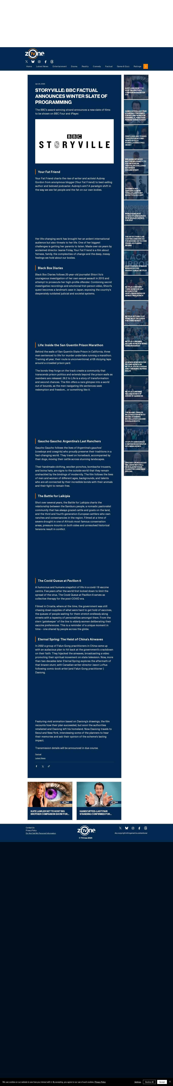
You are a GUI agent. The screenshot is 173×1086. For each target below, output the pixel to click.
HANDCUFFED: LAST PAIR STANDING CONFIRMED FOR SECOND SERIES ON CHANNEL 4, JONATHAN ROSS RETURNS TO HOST (97, 813)
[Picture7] (45, 61)
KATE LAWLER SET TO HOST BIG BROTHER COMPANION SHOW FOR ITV (49, 813)
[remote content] (74, 214)
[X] (26, 61)
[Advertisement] (46, 5)
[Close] (169, 1082)
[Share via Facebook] (36, 766)
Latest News (40, 758)
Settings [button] (137, 1082)
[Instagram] (39, 61)
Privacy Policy (100, 1082)
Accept (162, 1082)
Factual (38, 754)
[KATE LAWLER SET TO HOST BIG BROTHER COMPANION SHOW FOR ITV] (50, 794)
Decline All (149, 1082)
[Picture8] (33, 61)
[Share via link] (49, 766)
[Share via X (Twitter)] (42, 766)
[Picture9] (52, 61)
